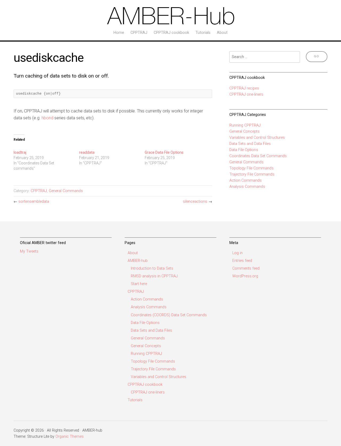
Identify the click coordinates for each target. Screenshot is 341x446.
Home (118, 32)
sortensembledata (33, 201)
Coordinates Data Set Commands (258, 156)
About (222, 32)
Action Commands (245, 180)
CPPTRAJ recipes (244, 88)
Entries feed (242, 260)
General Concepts (244, 131)
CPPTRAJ (139, 32)
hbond (47, 117)
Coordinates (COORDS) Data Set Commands (169, 315)
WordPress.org (245, 276)
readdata (87, 152)
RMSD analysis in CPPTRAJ (154, 276)
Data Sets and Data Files (250, 143)
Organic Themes (69, 436)
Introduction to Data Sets (152, 268)
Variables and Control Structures (257, 137)
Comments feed (245, 268)
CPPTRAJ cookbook (171, 32)
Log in (237, 253)
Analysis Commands (247, 186)
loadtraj (20, 152)
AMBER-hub (138, 260)
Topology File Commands (251, 168)
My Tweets (29, 251)
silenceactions (195, 201)
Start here (139, 284)
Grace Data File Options (164, 152)
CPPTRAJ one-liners (246, 94)
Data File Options (243, 150)
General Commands (66, 191)
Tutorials (203, 32)
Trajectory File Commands (251, 174)
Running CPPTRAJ (245, 125)
